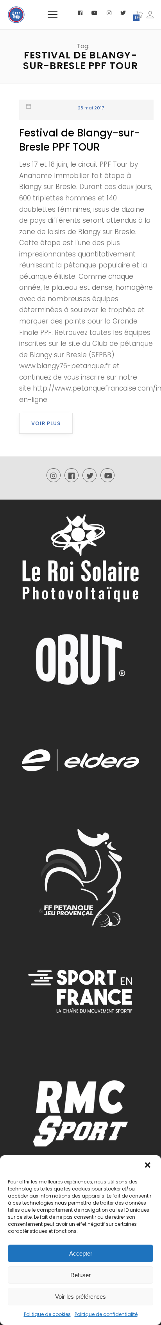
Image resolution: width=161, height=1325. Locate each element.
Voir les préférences (80, 1296)
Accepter (80, 1253)
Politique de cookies (47, 1314)
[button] (148, 1166)
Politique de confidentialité (106, 1314)
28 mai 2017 (91, 108)
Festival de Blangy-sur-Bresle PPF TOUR (79, 140)
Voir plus (46, 423)
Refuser (80, 1275)
